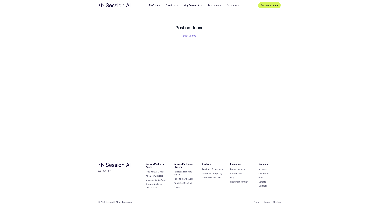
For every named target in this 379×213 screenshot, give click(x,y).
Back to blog (189, 35)
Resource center (237, 169)
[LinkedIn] (99, 171)
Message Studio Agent (156, 180)
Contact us (263, 186)
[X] (109, 171)
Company (232, 5)
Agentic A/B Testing (183, 183)
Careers (262, 181)
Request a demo (269, 5)
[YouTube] (104, 171)
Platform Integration (239, 181)
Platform (153, 5)
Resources (213, 5)
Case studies (236, 173)
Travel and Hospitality (212, 173)
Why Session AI (191, 5)
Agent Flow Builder (154, 176)
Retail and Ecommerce (212, 169)
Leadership (263, 173)
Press (260, 177)
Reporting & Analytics (183, 179)
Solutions (170, 5)
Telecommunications (211, 177)
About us (262, 169)
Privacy (177, 187)
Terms (267, 202)
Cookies (277, 202)
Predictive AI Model (155, 171)
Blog (232, 177)
